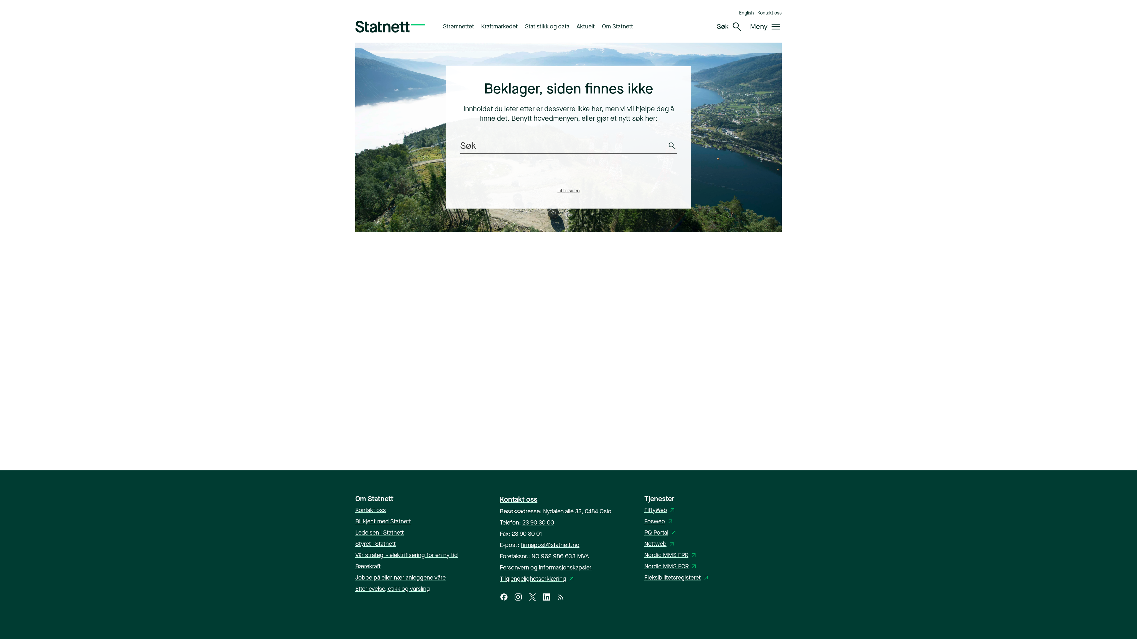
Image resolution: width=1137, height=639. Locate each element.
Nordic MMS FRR (671, 555)
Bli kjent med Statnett (383, 521)
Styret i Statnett (375, 544)
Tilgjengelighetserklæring (538, 579)
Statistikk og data (547, 26)
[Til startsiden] (390, 26)
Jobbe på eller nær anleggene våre (400, 578)
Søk (673, 150)
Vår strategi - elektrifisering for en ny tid (406, 555)
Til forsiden (569, 191)
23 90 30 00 (538, 523)
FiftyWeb (660, 510)
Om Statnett (617, 26)
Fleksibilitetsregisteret (677, 578)
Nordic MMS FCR (671, 566)
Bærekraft (368, 566)
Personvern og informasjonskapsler (546, 568)
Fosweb (659, 521)
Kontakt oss (769, 13)
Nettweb (660, 544)
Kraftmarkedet (499, 26)
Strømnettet (458, 26)
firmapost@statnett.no (550, 545)
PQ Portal (661, 533)
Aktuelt (585, 26)
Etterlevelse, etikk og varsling (392, 589)
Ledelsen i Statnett (379, 533)
